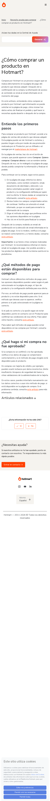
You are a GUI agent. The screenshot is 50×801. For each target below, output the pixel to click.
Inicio (4, 19)
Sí (20, 426)
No (32, 426)
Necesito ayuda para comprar (23, 19)
